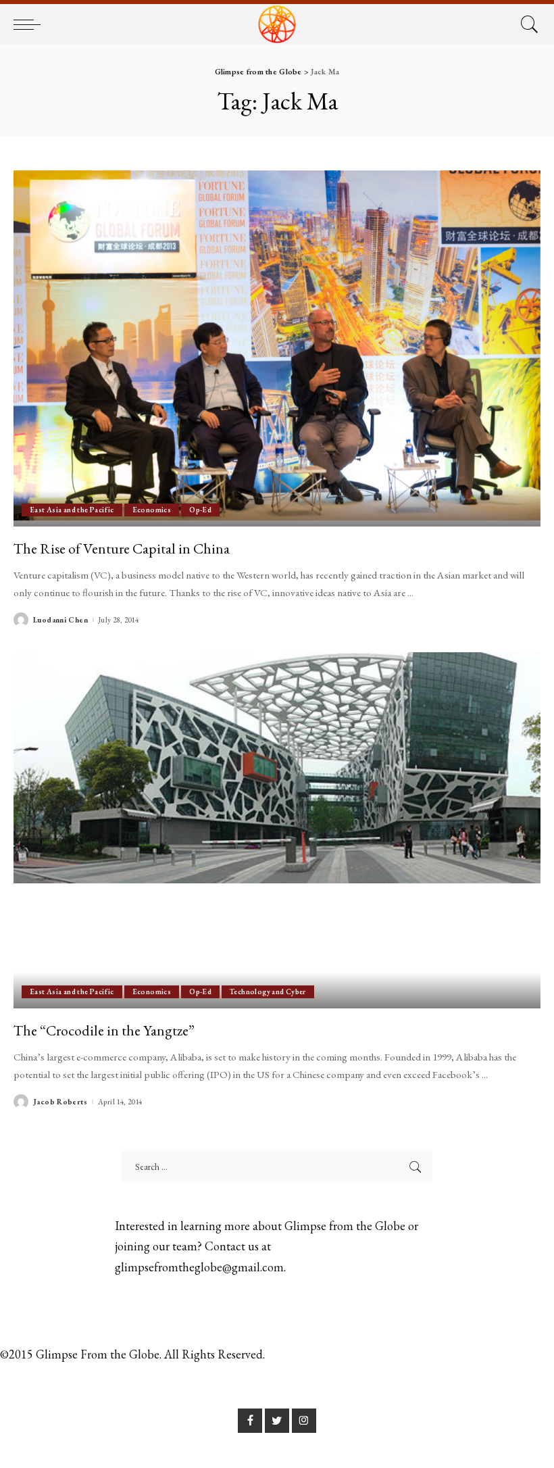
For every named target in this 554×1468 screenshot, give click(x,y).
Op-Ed (200, 509)
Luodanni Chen (60, 620)
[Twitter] (277, 1421)
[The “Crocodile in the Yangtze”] (277, 830)
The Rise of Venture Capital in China (122, 548)
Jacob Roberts (60, 1102)
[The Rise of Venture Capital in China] (277, 348)
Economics (151, 509)
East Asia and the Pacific (72, 509)
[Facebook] (250, 1421)
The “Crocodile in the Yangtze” (104, 1030)
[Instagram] (304, 1421)
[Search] (526, 24)
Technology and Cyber (268, 991)
